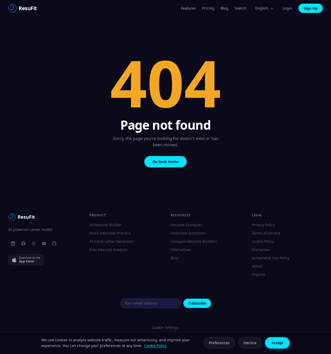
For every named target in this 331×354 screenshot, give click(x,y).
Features (188, 8)
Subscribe (197, 303)
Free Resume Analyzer (108, 249)
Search (240, 8)
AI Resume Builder (105, 224)
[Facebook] (23, 243)
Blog (224, 8)
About (257, 266)
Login (287, 8)
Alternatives (181, 249)
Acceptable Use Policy (270, 257)
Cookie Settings (165, 327)
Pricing (208, 8)
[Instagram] (33, 243)
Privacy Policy (263, 224)
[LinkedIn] (13, 243)
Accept (277, 342)
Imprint (258, 274)
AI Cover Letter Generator (111, 241)
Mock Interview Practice (110, 233)
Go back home (165, 161)
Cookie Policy (263, 241)
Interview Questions (188, 233)
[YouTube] (44, 243)
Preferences (219, 342)
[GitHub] (54, 243)
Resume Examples (186, 224)
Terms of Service (266, 233)
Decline (250, 342)
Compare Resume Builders (194, 241)
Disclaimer (261, 249)
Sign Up (311, 8)
